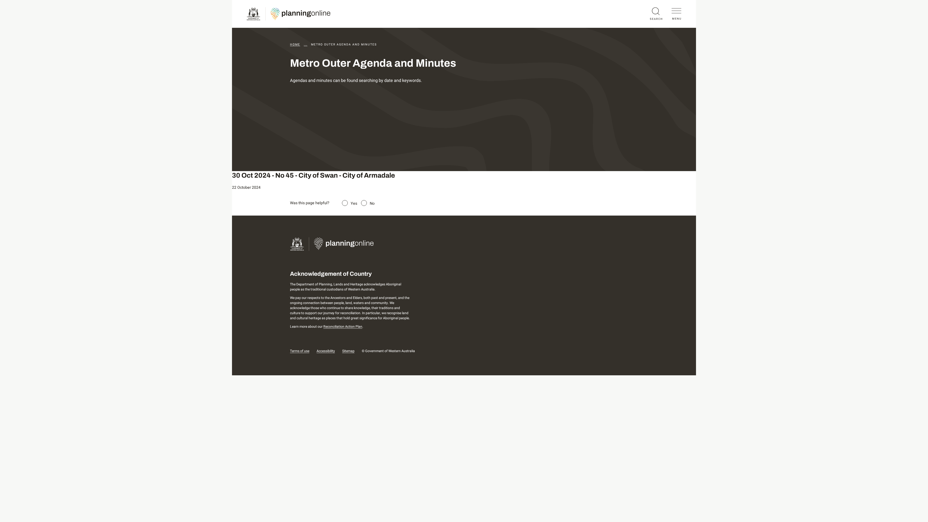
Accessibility (326, 351)
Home (295, 44)
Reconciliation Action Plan (342, 326)
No (372, 203)
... (305, 44)
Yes (354, 203)
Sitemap (348, 351)
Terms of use (299, 351)
